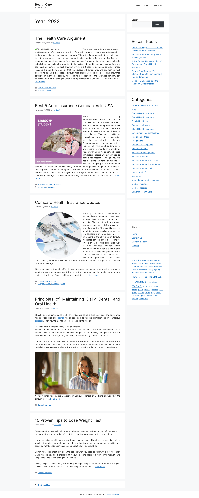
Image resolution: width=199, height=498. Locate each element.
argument (41, 90)
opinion (156, 286)
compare (41, 284)
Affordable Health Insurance (145, 105)
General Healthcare (45, 405)
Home (137, 6)
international (152, 282)
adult (133, 260)
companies (42, 187)
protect (161, 290)
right (153, 293)
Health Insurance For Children (145, 160)
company (143, 266)
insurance (50, 187)
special (142, 295)
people (134, 290)
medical (137, 286)
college (158, 263)
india (160, 277)
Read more (40, 82)
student (149, 295)
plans (140, 289)
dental (61, 318)
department (143, 270)
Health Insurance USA (142, 168)
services (135, 295)
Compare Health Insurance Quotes (67, 202)
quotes (62, 284)
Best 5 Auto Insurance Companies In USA (74, 105)
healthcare (150, 276)
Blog (146, 6)
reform (147, 293)
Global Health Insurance (47, 88)
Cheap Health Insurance (47, 281)
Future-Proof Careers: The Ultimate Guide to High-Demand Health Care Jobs (147, 74)
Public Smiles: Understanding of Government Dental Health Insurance (146, 64)
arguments (157, 260)
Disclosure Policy (139, 242)
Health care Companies (142, 145)
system (135, 298)
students (157, 295)
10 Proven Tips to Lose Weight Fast (68, 420)
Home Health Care (140, 172)
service (158, 293)
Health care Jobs (140, 148)
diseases (39, 321)
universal (143, 298)
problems (154, 290)
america (150, 260)
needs (145, 286)
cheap (141, 263)
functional (135, 272)
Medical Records (139, 188)
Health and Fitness (140, 137)
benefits (135, 263)
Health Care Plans (140, 156)
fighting (157, 270)
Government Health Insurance (145, 133)
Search (135, 20)
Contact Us (157, 6)
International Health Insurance (145, 180)
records (141, 293)
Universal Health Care (142, 192)
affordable (141, 260)
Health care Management (143, 152)
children (152, 263)
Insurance (136, 176)
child (146, 263)
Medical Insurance (140, 184)
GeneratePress (113, 494)
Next (47, 484)
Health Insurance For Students (49, 184)
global (142, 272)
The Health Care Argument (60, 38)
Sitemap (135, 246)
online (151, 286)
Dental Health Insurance (143, 117)
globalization (149, 272)
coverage (158, 266)
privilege (147, 290)
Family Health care (140, 121)
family (151, 270)
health (48, 90)
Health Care (43, 4)
